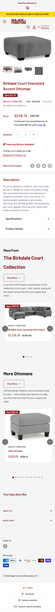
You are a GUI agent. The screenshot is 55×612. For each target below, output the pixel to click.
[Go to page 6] (26, 477)
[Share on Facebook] (32, 165)
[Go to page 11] (39, 477)
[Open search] (28, 27)
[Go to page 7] (28, 477)
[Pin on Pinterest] (38, 165)
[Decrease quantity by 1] (17, 134)
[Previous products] (5, 329)
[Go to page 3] (28, 356)
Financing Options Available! (20, 144)
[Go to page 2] (26, 356)
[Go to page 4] (31, 356)
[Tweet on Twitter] (44, 165)
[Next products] (50, 329)
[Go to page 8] (31, 477)
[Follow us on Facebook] (5, 546)
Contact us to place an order (17, 150)
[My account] (34, 27)
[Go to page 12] (41, 477)
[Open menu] (4, 21)
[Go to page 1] (24, 357)
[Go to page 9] (34, 477)
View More (12, 277)
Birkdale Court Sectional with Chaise (26, 329)
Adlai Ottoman (15, 451)
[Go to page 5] (23, 477)
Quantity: (7, 134)
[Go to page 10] (36, 477)
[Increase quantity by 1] (34, 134)
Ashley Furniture (12, 101)
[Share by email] (50, 165)
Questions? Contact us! (14, 155)
